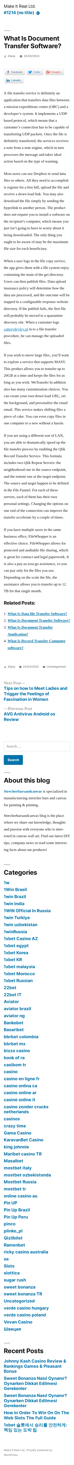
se (6, 1259)
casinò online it (19, 1099)
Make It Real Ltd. (20, 6)
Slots (9, 1266)
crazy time (15, 1125)
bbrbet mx (14, 1043)
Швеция (12, 1329)
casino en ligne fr (22, 1078)
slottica (12, 1272)
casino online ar (20, 1092)
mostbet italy (18, 1167)
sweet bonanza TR (23, 1293)
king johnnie (16, 1146)
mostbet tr (15, 1188)
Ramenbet (14, 1245)
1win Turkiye (17, 917)
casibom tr (15, 1064)
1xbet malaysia (19, 966)
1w (6, 882)
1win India (14, 903)
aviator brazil (17, 1008)
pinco (9, 1223)
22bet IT (13, 994)
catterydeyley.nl (16, 329)
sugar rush (15, 1280)
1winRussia (15, 931)
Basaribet (14, 1029)
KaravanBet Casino (23, 1139)
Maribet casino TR (23, 1154)
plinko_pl (13, 1230)
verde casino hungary (26, 1308)
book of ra (14, 1057)
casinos (12, 1118)
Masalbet (13, 1160)
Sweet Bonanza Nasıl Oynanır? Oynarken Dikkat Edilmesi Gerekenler (35, 1383)
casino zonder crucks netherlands (26, 1109)
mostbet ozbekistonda (27, 1175)
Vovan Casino (18, 1322)
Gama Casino (17, 1133)
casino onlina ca (20, 1085)
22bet (10, 987)
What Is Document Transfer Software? (39, 620)
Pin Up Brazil (17, 1209)
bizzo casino (17, 1050)
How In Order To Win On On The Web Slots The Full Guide (36, 1415)
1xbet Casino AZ (21, 938)
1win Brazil (15, 896)
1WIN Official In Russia (27, 910)
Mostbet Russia (20, 1181)
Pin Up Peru (16, 1217)
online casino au (20, 1196)
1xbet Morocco (19, 973)
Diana (11, 56)
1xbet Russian (18, 980)
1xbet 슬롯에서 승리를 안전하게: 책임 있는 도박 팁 (35, 1427)
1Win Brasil (15, 889)
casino (11, 1071)
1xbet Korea (16, 952)
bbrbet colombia (21, 1036)
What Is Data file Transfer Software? (37, 613)
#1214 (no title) (19, 12)
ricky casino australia (26, 1251)
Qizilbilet (13, 1238)
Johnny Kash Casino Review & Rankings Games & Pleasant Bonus (35, 1366)
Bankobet (13, 1022)
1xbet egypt (16, 945)
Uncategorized (56, 666)
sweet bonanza (19, 1287)
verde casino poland (25, 1314)
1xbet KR (13, 959)
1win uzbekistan (20, 924)
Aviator (11, 1001)
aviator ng (14, 1015)
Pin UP (10, 1202)
